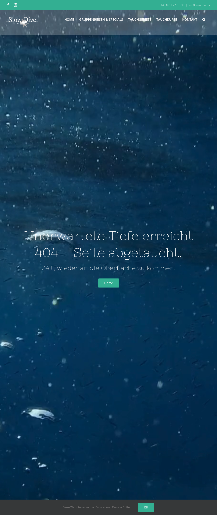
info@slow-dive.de (199, 5)
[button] (203, 19)
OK (146, 507)
